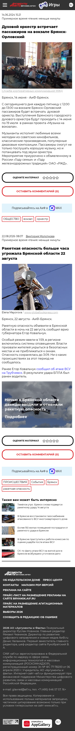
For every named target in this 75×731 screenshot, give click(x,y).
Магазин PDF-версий (37, 585)
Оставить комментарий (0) (37, 191)
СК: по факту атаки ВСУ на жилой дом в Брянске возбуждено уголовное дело (39, 552)
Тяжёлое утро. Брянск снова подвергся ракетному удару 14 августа (39, 506)
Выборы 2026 (13, 611)
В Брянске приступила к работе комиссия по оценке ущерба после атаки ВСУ (43, 540)
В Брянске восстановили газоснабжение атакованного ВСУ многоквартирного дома (42, 517)
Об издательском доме (21, 580)
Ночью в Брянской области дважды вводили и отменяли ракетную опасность (34, 404)
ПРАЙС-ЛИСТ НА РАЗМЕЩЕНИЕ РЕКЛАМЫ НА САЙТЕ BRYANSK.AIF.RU (34, 597)
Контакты (11, 585)
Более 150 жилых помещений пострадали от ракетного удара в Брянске (42, 529)
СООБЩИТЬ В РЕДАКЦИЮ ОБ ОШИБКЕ (30, 617)
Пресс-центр (52, 580)
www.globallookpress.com (41, 312)
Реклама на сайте (17, 590)
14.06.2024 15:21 (11, 14)
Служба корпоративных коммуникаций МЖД (32, 91)
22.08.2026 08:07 (12, 236)
